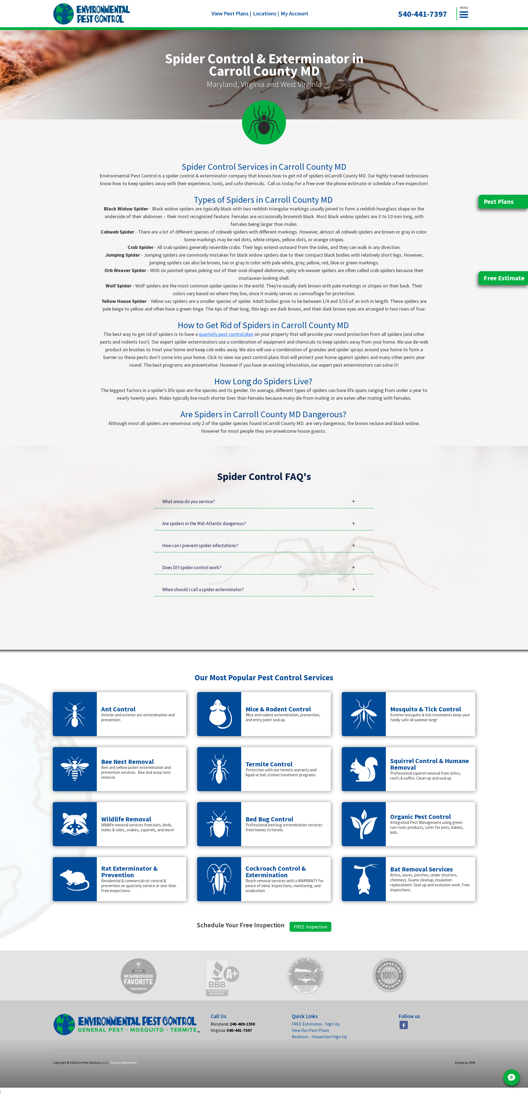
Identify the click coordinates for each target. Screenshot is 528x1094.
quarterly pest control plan (226, 334)
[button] (466, 13)
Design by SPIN (465, 1062)
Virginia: (231, 1030)
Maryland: (233, 1024)
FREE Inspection (310, 926)
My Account (294, 13)
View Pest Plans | (231, 13)
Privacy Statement (124, 1062)
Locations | (266, 13)
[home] (92, 14)
